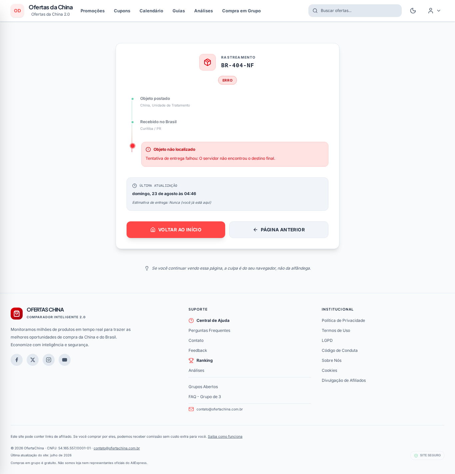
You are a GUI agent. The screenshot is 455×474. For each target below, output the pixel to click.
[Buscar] (313, 10)
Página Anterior (283, 229)
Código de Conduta (340, 350)
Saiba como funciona (225, 436)
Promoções (93, 10)
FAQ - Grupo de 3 (205, 396)
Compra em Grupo (241, 10)
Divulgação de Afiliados (344, 380)
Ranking (205, 360)
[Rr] (33, 360)
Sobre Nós (331, 360)
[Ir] (65, 360)
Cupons (122, 10)
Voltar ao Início (180, 229)
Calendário (151, 10)
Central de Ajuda (213, 320)
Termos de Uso (336, 330)
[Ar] (49, 360)
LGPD (327, 340)
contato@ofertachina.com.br (220, 409)
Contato (196, 340)
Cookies (329, 370)
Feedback (198, 350)
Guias (179, 10)
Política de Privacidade (343, 320)
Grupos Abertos (203, 386)
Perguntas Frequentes (209, 330)
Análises (203, 10)
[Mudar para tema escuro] (413, 10)
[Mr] (17, 360)
